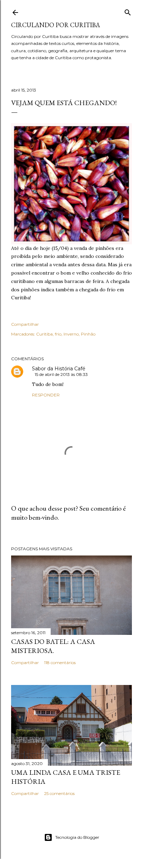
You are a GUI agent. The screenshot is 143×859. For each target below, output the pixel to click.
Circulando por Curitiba (55, 25)
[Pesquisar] (128, 11)
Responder (46, 394)
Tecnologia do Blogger (77, 837)
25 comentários (59, 793)
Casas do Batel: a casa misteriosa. (53, 646)
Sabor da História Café (58, 368)
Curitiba (44, 334)
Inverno (71, 334)
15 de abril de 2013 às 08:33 (61, 374)
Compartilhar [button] (25, 324)
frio (58, 334)
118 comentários (60, 662)
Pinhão (88, 334)
